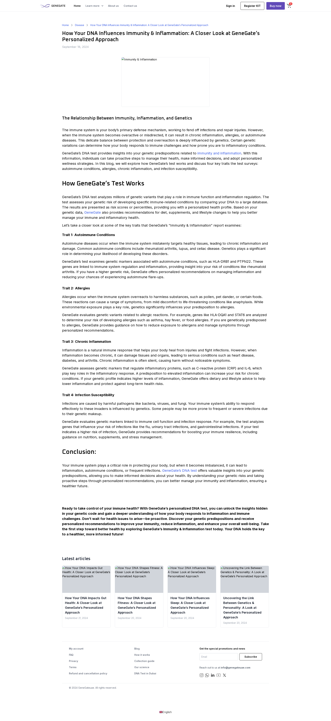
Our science (141, 667)
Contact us (130, 5)
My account (76, 648)
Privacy (73, 661)
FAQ (71, 654)
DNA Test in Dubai (145, 673)
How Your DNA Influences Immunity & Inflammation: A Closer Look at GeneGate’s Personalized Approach (149, 25)
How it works (142, 654)
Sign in (230, 6)
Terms (73, 667)
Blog (137, 648)
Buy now (275, 6)
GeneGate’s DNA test (179, 470)
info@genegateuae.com (235, 667)
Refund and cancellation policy (88, 673)
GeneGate (92, 212)
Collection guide (144, 661)
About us (113, 5)
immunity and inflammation (219, 153)
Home (77, 5)
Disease (79, 25)
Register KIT (252, 6)
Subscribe (250, 656)
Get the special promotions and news (222, 648)
